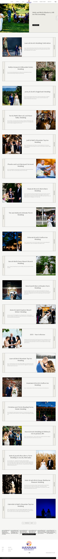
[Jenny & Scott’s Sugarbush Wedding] (54, 95)
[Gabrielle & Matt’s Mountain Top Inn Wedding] (3, 508)
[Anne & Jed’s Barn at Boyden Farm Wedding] (54, 290)
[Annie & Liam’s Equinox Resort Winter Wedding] (3, 314)
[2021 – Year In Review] (54, 338)
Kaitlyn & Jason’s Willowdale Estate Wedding (42, 13)
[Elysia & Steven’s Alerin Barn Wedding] (54, 192)
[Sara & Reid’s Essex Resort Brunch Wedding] (3, 265)
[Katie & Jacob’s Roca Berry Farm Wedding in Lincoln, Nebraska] (3, 460)
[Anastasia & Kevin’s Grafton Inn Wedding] (54, 387)
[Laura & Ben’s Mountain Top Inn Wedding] (3, 362)
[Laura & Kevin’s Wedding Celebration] (54, 47)
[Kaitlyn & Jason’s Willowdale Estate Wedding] (14, 18)
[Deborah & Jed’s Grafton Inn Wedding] (54, 241)
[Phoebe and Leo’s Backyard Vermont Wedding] (3, 168)
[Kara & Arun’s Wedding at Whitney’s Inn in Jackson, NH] (54, 435)
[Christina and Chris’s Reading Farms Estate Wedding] (3, 411)
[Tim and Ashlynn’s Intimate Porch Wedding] (3, 217)
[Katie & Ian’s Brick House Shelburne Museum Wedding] (54, 484)
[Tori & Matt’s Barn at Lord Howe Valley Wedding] (3, 120)
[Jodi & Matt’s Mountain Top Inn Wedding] (54, 144)
